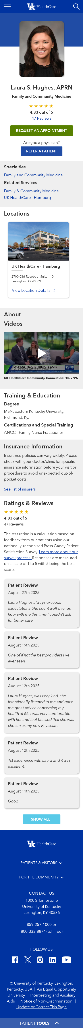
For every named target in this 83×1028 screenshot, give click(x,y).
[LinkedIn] (52, 960)
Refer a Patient (41, 151)
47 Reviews (41, 119)
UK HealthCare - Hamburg (27, 198)
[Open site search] (76, 6)
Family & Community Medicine (31, 191)
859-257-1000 (39, 925)
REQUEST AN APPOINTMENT (41, 131)
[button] (7, 6)
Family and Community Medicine (33, 175)
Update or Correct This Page (41, 1007)
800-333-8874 (33, 932)
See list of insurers (20, 489)
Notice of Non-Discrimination (46, 1001)
